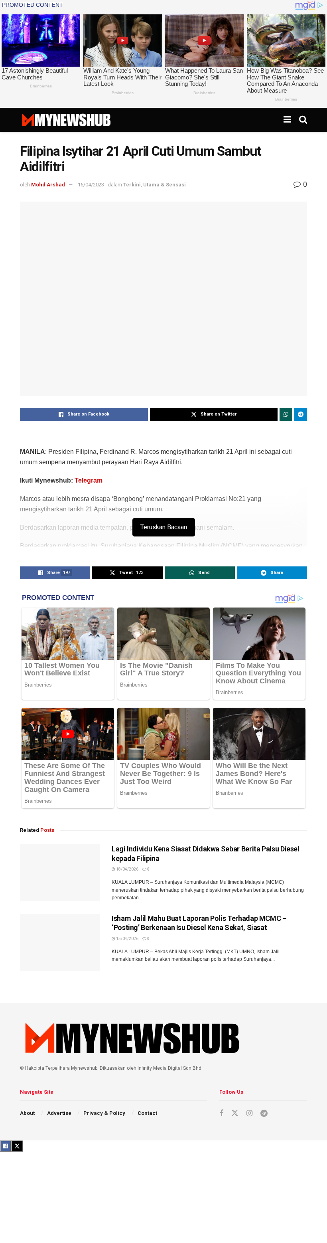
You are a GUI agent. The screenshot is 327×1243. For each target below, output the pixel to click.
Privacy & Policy (104, 1113)
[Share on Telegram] (300, 414)
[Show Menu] (287, 120)
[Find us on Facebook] (221, 1113)
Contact (147, 1113)
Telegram (88, 480)
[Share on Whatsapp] (286, 414)
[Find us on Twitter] (234, 1113)
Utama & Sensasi (164, 185)
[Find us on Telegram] (264, 1113)
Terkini (132, 185)
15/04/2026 (126, 938)
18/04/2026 (126, 869)
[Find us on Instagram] (249, 1113)
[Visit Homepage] (66, 120)
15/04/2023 (91, 185)
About (27, 1113)
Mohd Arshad (48, 185)
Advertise (59, 1113)
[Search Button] (303, 120)
